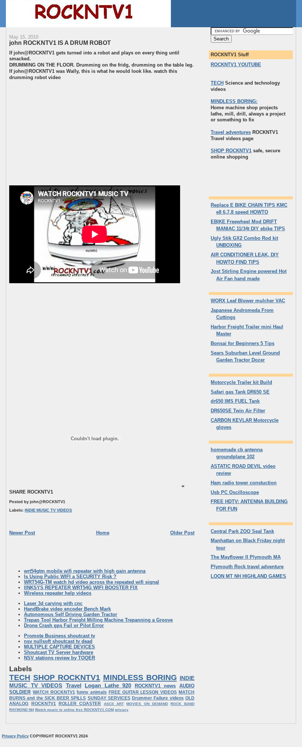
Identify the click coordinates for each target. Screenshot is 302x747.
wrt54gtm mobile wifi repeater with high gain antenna (84, 571)
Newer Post (22, 533)
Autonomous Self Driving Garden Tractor (70, 614)
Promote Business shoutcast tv (59, 635)
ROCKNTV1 (43, 703)
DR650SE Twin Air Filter (238, 410)
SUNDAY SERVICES (109, 698)
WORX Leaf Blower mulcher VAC (248, 300)
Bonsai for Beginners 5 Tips (242, 343)
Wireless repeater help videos (57, 593)
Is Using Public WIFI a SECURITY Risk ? (70, 576)
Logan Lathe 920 (108, 685)
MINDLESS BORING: (234, 101)
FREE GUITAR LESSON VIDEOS (143, 692)
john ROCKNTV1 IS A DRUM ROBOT (60, 42)
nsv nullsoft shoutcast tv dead (58, 641)
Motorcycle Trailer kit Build (241, 382)
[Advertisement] (71, 132)
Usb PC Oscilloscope (235, 492)
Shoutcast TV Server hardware (58, 652)
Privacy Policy (15, 736)
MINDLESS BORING (140, 677)
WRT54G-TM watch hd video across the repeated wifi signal (91, 582)
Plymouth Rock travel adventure (247, 566)
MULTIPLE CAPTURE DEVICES (59, 647)
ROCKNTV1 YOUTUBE (236, 64)
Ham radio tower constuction (244, 482)
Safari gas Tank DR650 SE (240, 392)
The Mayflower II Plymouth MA (246, 557)
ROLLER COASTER (80, 703)
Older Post (182, 533)
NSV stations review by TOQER (59, 658)
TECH (19, 677)
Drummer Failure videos (157, 698)
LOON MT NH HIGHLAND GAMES (248, 576)
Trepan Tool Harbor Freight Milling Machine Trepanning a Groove (98, 620)
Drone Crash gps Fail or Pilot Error (64, 625)
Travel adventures (231, 132)
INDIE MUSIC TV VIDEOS (48, 510)
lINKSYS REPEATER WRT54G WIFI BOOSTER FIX (81, 587)
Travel (73, 685)
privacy (122, 710)
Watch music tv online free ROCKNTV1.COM (74, 710)
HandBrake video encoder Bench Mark (67, 609)
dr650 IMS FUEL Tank (235, 401)
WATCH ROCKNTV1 (54, 692)
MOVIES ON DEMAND (147, 704)
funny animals (92, 692)
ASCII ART (114, 704)
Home (102, 533)
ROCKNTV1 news (155, 686)
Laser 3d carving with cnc (53, 603)
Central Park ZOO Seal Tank (242, 531)
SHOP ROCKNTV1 (66, 677)
